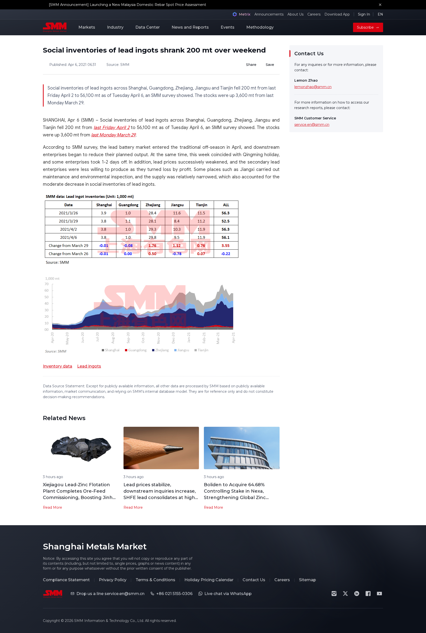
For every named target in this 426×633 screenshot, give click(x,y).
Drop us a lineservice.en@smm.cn (110, 593)
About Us (295, 14)
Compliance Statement (66, 579)
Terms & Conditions (155, 579)
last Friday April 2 (111, 127)
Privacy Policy (112, 579)
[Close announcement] (380, 5)
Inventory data (57, 366)
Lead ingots (89, 366)
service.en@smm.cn (311, 124)
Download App (337, 14)
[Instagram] (334, 593)
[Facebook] (368, 593)
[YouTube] (379, 593)
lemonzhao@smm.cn (313, 87)
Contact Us (254, 579)
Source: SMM (117, 64)
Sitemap (307, 579)
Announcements (269, 14)
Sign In (364, 14)
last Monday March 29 (113, 135)
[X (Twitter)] (345, 593)
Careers (313, 14)
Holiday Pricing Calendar (208, 579)
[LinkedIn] (356, 593)
